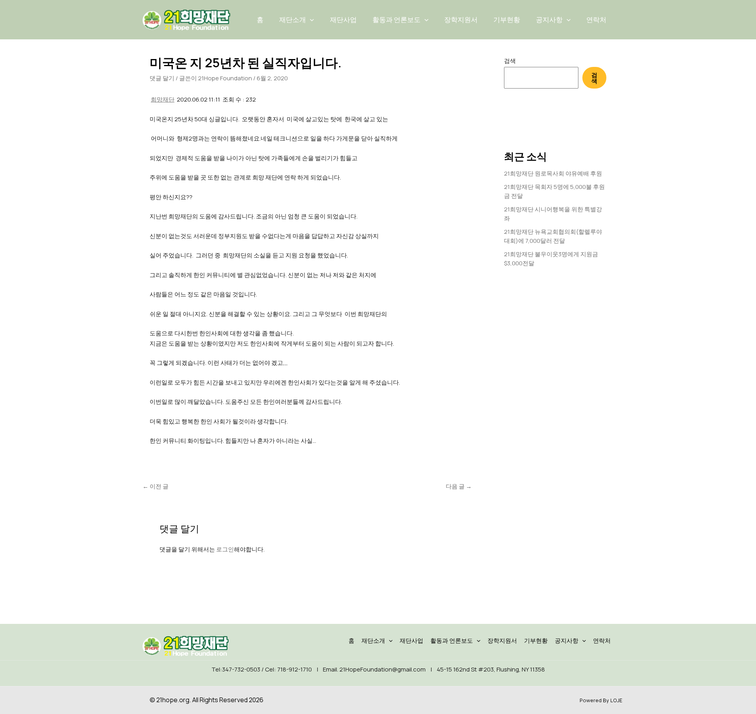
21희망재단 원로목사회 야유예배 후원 (553, 173)
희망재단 (162, 99)
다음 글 (459, 486)
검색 (510, 61)
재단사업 (343, 19)
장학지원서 (461, 19)
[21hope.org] (186, 19)
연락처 (596, 19)
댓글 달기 (162, 78)
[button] (310, 19)
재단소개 (292, 19)
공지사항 (549, 19)
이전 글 (156, 486)
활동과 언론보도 (396, 19)
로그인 (225, 549)
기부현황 (506, 19)
